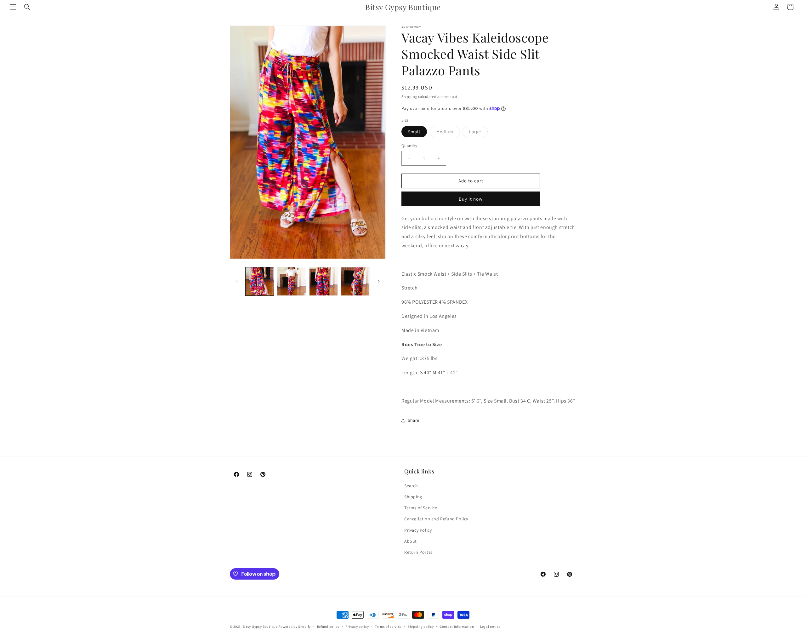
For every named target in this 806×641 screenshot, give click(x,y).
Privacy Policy (418, 530)
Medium (448, 133)
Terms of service (388, 626)
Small (414, 131)
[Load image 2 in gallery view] (291, 281)
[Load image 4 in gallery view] (355, 281)
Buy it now (471, 199)
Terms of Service (420, 508)
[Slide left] (237, 281)
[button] (13, 7)
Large (478, 133)
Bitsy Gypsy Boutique (260, 626)
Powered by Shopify (294, 626)
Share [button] (413, 420)
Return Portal (418, 552)
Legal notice (490, 626)
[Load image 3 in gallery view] (323, 281)
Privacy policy (357, 626)
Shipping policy (421, 626)
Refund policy (328, 626)
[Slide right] (379, 281)
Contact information (457, 626)
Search (411, 486)
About (410, 541)
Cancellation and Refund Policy (436, 519)
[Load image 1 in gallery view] (259, 281)
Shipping (409, 96)
